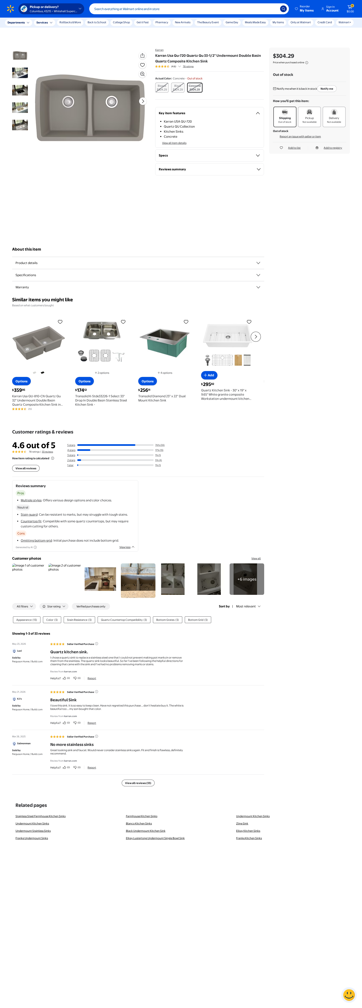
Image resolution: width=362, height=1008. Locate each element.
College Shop (121, 22)
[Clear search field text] (274, 8)
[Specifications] (258, 275)
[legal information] (306, 62)
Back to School (97, 22)
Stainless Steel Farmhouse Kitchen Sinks (41, 816)
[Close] (77, 22)
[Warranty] (258, 287)
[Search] (283, 8)
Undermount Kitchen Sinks (253, 816)
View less (125, 547)
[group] (174, 66)
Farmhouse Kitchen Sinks (141, 816)
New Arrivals (182, 22)
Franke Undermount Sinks (32, 838)
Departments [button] (16, 22)
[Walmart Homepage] (10, 8)
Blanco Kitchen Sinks (139, 823)
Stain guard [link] (29, 514)
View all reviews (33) (138, 783)
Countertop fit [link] (31, 521)
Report (92, 678)
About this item (26, 249)
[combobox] (189, 8)
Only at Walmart (301, 22)
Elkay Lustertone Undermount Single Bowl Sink (155, 838)
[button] (304, 8)
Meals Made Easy (255, 22)
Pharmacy (161, 22)
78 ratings (188, 66)
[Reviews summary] (179, 66)
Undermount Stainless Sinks (33, 830)
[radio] (162, 88)
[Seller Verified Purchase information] (96, 643)
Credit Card (325, 22)
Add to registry (333, 147)
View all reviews (26, 468)
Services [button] (42, 22)
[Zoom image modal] (142, 74)
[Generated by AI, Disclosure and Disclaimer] (35, 547)
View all (256, 558)
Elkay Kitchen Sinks (248, 830)
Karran (159, 50)
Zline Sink (242, 823)
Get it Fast (143, 22)
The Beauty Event (208, 22)
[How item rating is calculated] (52, 458)
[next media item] (143, 101)
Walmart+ (345, 22)
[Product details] (258, 263)
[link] (247, 579)
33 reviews (47, 451)
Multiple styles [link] (31, 500)
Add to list (294, 147)
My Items (278, 22)
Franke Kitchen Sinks (249, 838)
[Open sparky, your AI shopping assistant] (349, 995)
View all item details (174, 143)
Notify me (327, 88)
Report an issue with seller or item (300, 136)
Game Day (232, 22)
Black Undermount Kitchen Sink (145, 830)
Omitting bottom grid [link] (36, 540)
